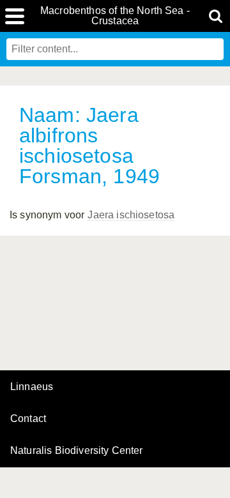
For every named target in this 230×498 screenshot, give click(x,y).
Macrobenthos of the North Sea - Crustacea (115, 16)
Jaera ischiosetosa (131, 214)
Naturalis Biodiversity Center (76, 451)
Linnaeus (31, 387)
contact (28, 418)
